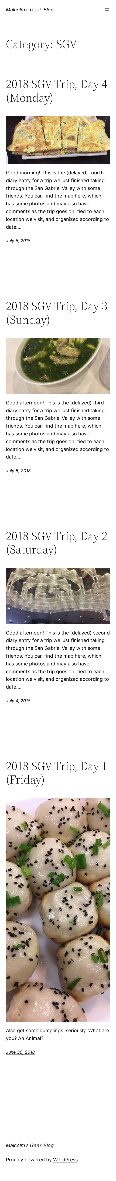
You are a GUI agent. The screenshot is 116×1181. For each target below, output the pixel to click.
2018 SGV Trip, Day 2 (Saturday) (56, 542)
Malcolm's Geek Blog (30, 9)
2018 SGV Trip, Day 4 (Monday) (56, 90)
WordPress (65, 1159)
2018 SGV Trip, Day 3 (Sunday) (56, 312)
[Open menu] (107, 9)
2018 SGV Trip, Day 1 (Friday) (56, 773)
